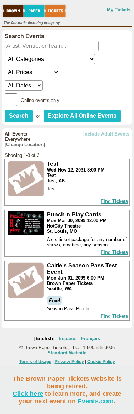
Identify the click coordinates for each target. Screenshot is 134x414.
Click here (28, 393)
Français (90, 338)
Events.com (96, 401)
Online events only (40, 100)
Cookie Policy (101, 361)
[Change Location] (25, 144)
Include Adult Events (106, 134)
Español (68, 338)
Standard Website (67, 353)
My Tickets (118, 9)
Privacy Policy (69, 361)
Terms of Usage (35, 361)
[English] (44, 338)
